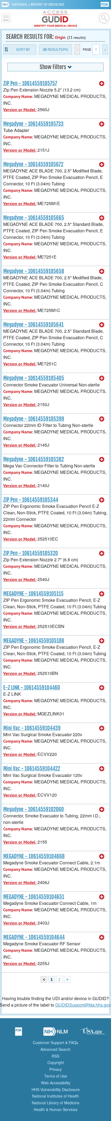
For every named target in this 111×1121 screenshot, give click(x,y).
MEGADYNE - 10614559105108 (33, 640)
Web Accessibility (55, 1082)
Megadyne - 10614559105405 (33, 378)
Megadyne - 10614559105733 (33, 124)
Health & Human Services (55, 1109)
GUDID (55, 19)
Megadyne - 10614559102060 (33, 809)
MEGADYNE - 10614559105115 (33, 593)
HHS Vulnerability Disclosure (56, 1089)
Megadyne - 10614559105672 (33, 164)
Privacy (55, 1069)
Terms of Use (55, 1076)
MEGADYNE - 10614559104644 (34, 937)
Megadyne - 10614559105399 (33, 419)
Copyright (55, 1062)
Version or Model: (19, 110)
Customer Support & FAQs (55, 1042)
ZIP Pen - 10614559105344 (30, 500)
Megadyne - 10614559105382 (33, 459)
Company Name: (18, 96)
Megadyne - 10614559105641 (33, 324)
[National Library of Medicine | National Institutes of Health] (55, 1033)
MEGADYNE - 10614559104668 (34, 856)
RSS (55, 1056)
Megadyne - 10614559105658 (33, 271)
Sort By (23, 49)
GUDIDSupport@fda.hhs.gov (82, 1005)
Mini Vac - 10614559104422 (31, 768)
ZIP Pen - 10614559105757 (30, 83)
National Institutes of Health (55, 1096)
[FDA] (105, 4)
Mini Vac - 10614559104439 (32, 728)
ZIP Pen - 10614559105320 (30, 553)
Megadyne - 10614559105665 (33, 218)
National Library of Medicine (38, 4)
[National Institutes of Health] (7, 4)
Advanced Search (55, 1049)
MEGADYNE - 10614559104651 (33, 897)
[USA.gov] (92, 1033)
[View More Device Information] (102, 83)
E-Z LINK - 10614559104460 (31, 687)
